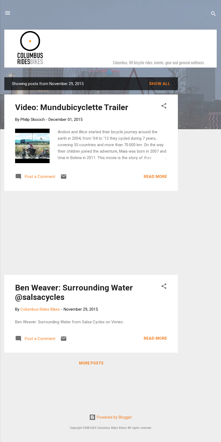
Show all (159, 83)
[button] (164, 107)
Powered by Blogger (114, 417)
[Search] (213, 14)
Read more (155, 176)
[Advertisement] (198, 158)
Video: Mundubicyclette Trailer (71, 107)
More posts (91, 363)
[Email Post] (63, 178)
